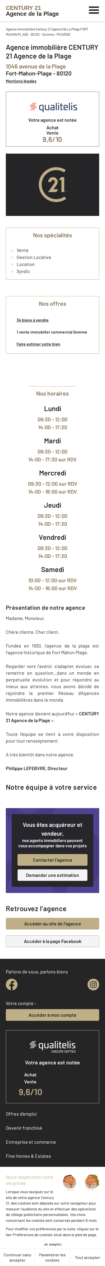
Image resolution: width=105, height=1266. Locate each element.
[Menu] (94, 9)
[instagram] (93, 984)
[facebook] (12, 984)
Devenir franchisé (24, 1128)
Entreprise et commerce (31, 1142)
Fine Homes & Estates (28, 1156)
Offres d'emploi (21, 1113)
